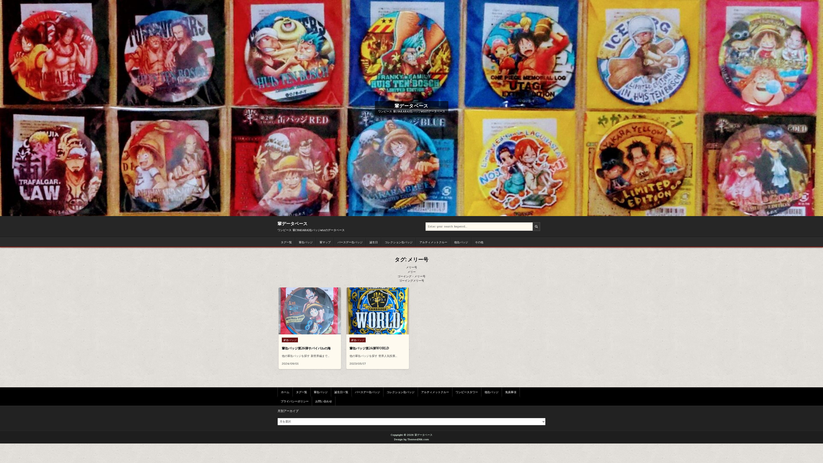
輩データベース (411, 106)
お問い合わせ (323, 401)
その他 (479, 242)
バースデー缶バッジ (350, 242)
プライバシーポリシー (295, 401)
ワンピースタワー (467, 392)
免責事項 (510, 392)
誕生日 (373, 242)
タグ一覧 (286, 242)
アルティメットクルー (433, 242)
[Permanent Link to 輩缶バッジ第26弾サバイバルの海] (310, 310)
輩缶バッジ (306, 242)
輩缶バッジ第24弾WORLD (369, 348)
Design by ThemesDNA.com (411, 439)
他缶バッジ (461, 242)
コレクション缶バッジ (399, 242)
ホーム (285, 392)
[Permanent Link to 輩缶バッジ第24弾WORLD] (377, 310)
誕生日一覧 (341, 392)
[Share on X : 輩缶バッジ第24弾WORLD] (374, 332)
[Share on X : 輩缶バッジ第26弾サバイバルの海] (306, 332)
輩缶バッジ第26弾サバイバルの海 (306, 348)
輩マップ (325, 242)
